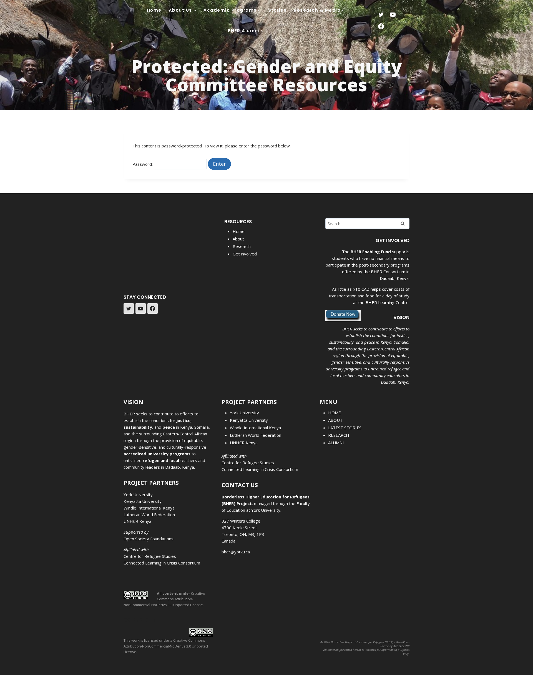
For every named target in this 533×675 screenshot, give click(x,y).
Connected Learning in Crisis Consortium (162, 563)
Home (154, 10)
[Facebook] (381, 26)
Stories (277, 10)
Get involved (245, 254)
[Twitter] (381, 15)
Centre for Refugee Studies (150, 556)
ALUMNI (336, 442)
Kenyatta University (143, 501)
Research (242, 246)
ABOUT (335, 420)
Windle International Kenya (149, 508)
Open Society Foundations (149, 538)
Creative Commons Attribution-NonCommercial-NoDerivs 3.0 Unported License (164, 599)
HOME (334, 412)
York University (138, 494)
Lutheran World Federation (149, 514)
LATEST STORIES (344, 427)
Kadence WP (401, 646)
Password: (143, 164)
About (238, 239)
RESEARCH (338, 435)
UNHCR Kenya (137, 521)
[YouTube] (392, 15)
